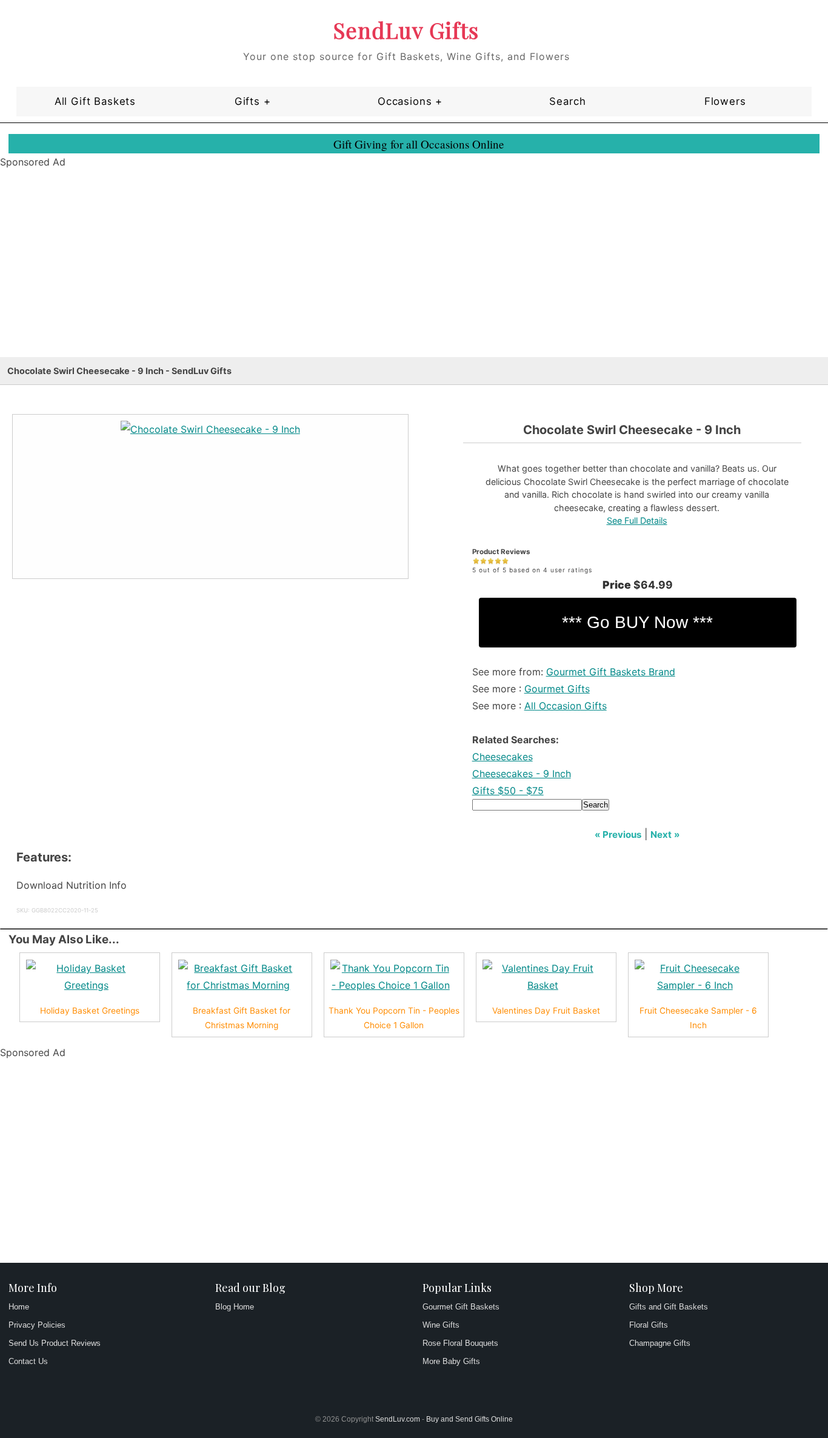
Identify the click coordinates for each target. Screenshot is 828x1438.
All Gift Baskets (95, 101)
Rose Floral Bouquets (460, 1343)
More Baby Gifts (451, 1361)
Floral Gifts (648, 1324)
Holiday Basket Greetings (89, 1010)
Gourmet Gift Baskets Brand (610, 672)
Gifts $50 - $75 (508, 790)
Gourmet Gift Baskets (460, 1306)
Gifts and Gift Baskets (668, 1306)
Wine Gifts (440, 1324)
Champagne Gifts (659, 1343)
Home (18, 1306)
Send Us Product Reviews (54, 1343)
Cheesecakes (502, 757)
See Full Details (637, 520)
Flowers (725, 101)
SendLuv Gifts (406, 29)
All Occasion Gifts (565, 706)
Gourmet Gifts (557, 689)
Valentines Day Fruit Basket (546, 1010)
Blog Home (234, 1306)
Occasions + (410, 101)
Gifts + (253, 101)
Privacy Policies (36, 1324)
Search (567, 101)
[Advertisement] (363, 272)
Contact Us (28, 1361)
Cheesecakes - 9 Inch (521, 773)
